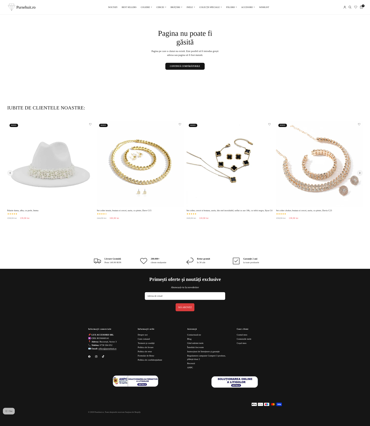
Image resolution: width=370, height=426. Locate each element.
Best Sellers (129, 7)
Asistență (192, 329)
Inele (190, 7)
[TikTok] (105, 356)
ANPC (190, 367)
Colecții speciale (209, 7)
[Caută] (350, 7)
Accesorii (247, 7)
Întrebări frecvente (195, 347)
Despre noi (143, 335)
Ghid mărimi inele (195, 343)
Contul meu (242, 335)
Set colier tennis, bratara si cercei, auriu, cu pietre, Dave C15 (124, 210)
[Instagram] (98, 356)
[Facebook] (91, 356)
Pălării (230, 7)
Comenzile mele (244, 339)
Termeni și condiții (146, 343)
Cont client (243, 329)
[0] (361, 7)
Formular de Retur (146, 356)
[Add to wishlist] (90, 124)
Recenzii (191, 363)
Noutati (112, 7)
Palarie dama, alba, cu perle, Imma (22, 210)
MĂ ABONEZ (185, 307)
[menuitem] (113, 7)
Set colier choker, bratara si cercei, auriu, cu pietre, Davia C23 (304, 210)
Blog (189, 339)
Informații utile (146, 329)
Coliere (145, 7)
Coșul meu (241, 343)
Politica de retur (145, 351)
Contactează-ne (194, 335)
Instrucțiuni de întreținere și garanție (203, 351)
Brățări (175, 7)
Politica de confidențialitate (150, 360)
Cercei (160, 7)
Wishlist (264, 7)
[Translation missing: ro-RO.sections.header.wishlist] (356, 7)
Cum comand (144, 339)
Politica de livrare (145, 347)
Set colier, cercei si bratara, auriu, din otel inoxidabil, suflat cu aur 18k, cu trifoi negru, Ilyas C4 (229, 210)
